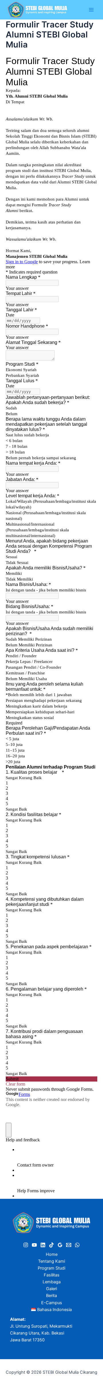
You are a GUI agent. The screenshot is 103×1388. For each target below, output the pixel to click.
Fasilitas (52, 1275)
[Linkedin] (42, 1245)
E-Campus (51, 1302)
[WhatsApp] (77, 1245)
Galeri (51, 1288)
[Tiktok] (51, 1245)
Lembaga (52, 1281)
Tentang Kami (51, 1261)
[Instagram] (25, 1245)
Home (52, 1254)
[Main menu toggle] (91, 10)
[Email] (68, 1245)
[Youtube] (34, 1245)
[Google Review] (60, 1245)
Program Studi (51, 1268)
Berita (51, 1295)
